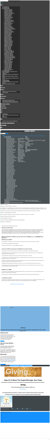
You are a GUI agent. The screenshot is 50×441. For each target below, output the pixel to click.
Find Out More (3, 364)
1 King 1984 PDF (7, 18)
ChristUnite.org (5, 419)
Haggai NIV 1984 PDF (8, 42)
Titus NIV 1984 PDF (7, 60)
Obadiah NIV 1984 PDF (8, 37)
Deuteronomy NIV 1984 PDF (9, 13)
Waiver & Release (5, 416)
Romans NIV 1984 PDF (8, 50)
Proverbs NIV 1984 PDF (8, 27)
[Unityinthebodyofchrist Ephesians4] (23, 294)
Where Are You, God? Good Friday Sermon (9, 91)
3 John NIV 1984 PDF (8, 67)
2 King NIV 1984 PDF (8, 19)
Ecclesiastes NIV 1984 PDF (9, 28)
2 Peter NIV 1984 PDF (8, 65)
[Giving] (23, 372)
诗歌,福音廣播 (3, 125)
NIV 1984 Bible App (5, 7)
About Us (4, 421)
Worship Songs (3, 107)
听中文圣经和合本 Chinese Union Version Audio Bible (13, 202)
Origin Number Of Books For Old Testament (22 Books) (21, 147)
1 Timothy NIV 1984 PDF (8, 58)
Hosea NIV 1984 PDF (8, 34)
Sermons (2, 89)
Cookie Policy (4, 417)
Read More (2, 341)
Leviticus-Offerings (21, 155)
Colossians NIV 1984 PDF (8, 55)
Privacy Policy (4, 418)
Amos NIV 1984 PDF (7, 36)
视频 (1, 127)
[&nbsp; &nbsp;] (21, 408)
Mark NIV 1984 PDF (7, 46)
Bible (1, 4)
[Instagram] (19, 408)
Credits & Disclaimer (6, 414)
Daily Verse (2, 87)
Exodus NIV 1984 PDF (8, 11)
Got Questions (3, 96)
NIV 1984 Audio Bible (6, 70)
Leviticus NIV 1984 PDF (8, 10)
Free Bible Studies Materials (10, 359)
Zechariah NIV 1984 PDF (8, 43)
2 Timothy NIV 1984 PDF (8, 59)
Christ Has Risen (5, 92)
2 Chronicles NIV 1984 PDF (9, 21)
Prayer (1, 85)
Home (1, 2)
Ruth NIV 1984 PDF (7, 16)
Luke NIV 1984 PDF (7, 47)
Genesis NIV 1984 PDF (8, 9)
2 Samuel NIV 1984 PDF (8, 17)
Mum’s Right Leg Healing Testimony (8, 100)
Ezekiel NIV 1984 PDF (8, 32)
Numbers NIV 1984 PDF (8, 12)
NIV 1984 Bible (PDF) (6, 8)
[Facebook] (13, 408)
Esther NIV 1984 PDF (8, 24)
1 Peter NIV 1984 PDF (8, 64)
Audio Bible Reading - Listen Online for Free (9, 71)
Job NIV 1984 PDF (7, 25)
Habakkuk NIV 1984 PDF (10, 169)
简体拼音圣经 (6, 203)
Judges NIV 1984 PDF (8, 15)
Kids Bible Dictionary (5, 80)
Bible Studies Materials (5, 104)
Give (1, 109)
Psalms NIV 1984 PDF (8, 26)
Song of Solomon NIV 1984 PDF (12, 157)
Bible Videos (2, 105)
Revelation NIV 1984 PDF (8, 69)
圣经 (1, 112)
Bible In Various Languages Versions (8, 83)
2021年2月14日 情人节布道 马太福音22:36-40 (10, 121)
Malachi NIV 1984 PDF (8, 44)
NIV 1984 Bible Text (5, 6)
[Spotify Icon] (29, 408)
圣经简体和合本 (7, 201)
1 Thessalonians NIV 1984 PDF (9, 56)
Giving (3, 420)
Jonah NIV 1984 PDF (7, 38)
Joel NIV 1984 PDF (7, 35)
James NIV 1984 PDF (8, 63)
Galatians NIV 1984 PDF (8, 53)
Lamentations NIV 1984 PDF (9, 31)
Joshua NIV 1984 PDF (8, 14)
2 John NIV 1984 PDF (8, 66)
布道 (1, 119)
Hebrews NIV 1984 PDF (8, 62)
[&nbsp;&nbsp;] (26, 408)
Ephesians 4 (4, 73)
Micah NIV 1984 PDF (7, 39)
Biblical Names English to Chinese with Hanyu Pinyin (21, 150)
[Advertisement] (25, 430)
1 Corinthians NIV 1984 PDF (9, 51)
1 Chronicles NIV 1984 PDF (9, 20)
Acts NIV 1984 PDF (7, 49)
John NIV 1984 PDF (7, 48)
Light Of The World (5, 72)
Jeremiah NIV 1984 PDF (8, 30)
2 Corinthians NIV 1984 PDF (9, 52)
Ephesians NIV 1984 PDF (10, 182)
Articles (1, 94)
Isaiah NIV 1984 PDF (7, 29)
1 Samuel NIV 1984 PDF (10, 145)
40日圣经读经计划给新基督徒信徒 (7, 123)
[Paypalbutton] (23, 389)
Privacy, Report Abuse (6, 415)
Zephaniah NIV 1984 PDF (8, 41)
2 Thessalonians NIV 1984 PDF (9, 57)
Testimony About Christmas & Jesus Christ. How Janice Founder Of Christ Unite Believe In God (10, 102)
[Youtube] (24, 408)
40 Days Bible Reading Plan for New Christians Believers (21, 158)
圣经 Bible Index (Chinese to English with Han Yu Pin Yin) (21, 153)
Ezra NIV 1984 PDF (7, 22)
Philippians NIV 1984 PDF (8, 54)
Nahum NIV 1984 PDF (8, 40)
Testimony (2, 98)
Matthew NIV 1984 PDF (8, 45)
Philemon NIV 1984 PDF (8, 61)
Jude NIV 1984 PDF (7, 68)
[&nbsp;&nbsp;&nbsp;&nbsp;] (16, 408)
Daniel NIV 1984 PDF (8, 33)
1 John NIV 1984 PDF (10, 194)
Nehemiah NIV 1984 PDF (8, 23)
